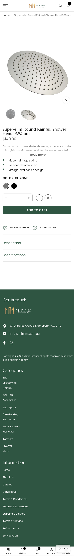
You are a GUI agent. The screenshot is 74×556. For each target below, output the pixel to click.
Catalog (7, 484)
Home (6, 15)
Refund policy (11, 528)
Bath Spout (9, 407)
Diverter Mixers (7, 448)
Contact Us (10, 492)
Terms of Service (13, 521)
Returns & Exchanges (15, 506)
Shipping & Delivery (14, 513)
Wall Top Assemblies (9, 397)
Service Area (10, 535)
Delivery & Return (19, 227)
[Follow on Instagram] (12, 342)
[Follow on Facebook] (4, 342)
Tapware (8, 439)
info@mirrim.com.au (24, 333)
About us (8, 477)
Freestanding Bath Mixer (10, 416)
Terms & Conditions (15, 499)
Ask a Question (47, 227)
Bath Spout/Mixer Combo (10, 383)
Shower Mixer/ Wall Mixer (11, 429)
